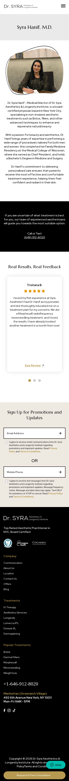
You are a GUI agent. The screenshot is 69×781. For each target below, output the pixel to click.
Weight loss (10, 673)
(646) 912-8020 (34, 237)
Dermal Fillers (11, 657)
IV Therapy (10, 607)
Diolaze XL (10, 628)
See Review (33, 365)
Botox (7, 651)
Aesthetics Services (15, 612)
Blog (6, 589)
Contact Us (10, 578)
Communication (13, 562)
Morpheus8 (10, 662)
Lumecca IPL (11, 623)
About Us (9, 568)
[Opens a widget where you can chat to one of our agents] (55, 765)
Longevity (9, 617)
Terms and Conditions (38, 766)
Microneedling (12, 667)
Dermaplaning (12, 633)
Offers (7, 584)
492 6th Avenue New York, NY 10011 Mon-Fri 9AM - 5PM (28, 699)
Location (9, 573)
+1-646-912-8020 (21, 684)
